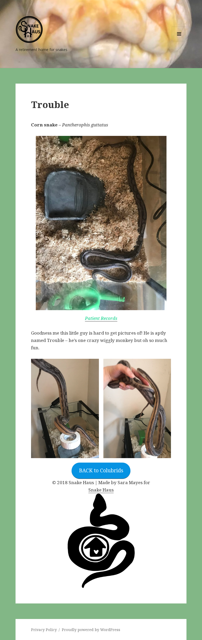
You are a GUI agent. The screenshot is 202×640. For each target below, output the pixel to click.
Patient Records (101, 318)
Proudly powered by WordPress (91, 629)
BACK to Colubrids (101, 470)
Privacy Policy (44, 629)
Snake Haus (101, 490)
